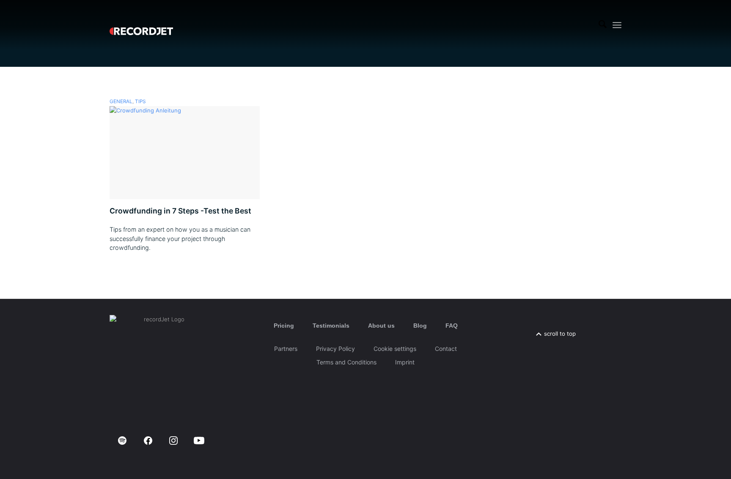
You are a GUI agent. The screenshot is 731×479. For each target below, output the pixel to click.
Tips (140, 101)
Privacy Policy (335, 348)
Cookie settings (395, 348)
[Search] (603, 25)
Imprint (405, 362)
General (121, 101)
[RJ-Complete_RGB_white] (141, 25)
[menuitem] (603, 25)
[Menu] (617, 25)
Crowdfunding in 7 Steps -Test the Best (180, 210)
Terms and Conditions (346, 362)
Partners (285, 348)
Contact (446, 348)
